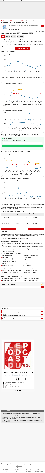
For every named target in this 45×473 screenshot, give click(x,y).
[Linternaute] (27, 469)
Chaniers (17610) (27, 257)
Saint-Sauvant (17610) (7, 257)
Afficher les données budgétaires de (8, 33)
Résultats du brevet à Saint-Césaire (31, 278)
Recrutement (26, 463)
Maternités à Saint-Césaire (29, 267)
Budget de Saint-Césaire (9, 229)
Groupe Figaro (29, 464)
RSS (15, 464)
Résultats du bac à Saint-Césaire (9, 280)
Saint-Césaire (22, 20)
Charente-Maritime (15, 20)
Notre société (14, 463)
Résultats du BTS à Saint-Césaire (30, 280)
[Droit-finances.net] (38, 469)
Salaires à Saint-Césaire (7, 265)
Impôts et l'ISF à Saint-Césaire (8, 268)
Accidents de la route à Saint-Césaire (10, 272)
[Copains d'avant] (6, 471)
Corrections (18, 464)
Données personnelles (32, 463)
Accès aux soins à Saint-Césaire (30, 270)
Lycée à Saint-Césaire (28, 263)
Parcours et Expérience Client (8, 318)
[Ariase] (27, 471)
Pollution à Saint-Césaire (28, 273)
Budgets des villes (6, 20)
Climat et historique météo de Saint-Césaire (11, 270)
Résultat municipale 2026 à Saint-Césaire (11, 278)
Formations (5, 308)
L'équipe (10, 463)
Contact (21, 463)
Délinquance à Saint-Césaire (29, 272)
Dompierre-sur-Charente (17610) (30, 255)
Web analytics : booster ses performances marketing (14, 315)
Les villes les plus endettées (22, 48)
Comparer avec (24, 33)
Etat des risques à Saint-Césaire (30, 268)
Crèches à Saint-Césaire (28, 265)
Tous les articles (11, 464)
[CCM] (17, 469)
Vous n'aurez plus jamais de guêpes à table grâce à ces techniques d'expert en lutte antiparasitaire (21, 413)
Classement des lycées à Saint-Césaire (10, 273)
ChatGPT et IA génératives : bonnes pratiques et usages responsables (18, 311)
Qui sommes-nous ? (4, 463)
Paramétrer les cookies (40, 463)
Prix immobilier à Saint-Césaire (9, 267)
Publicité (18, 463)
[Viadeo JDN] (17, 471)
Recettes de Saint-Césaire (35, 229)
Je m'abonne (22, 145)
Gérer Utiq (6, 464)
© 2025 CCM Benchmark (36, 464)
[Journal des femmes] (6, 469)
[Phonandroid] (38, 471)
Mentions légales (23, 464)
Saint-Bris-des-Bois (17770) (8, 255)
